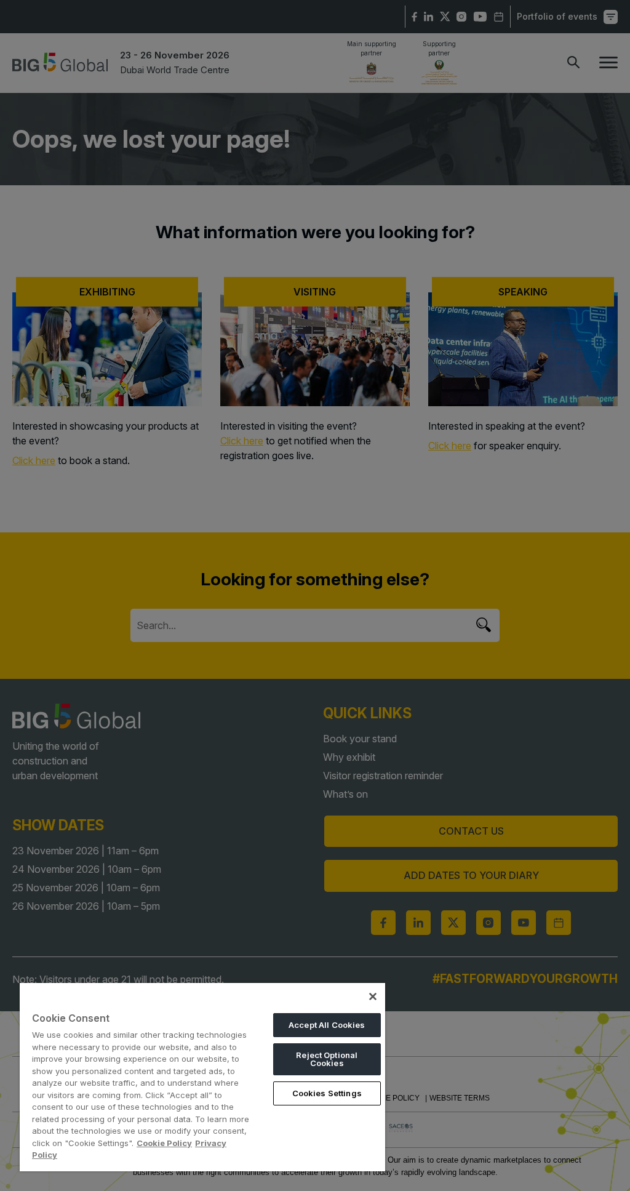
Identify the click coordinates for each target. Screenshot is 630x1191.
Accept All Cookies (327, 1025)
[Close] (373, 996)
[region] (202, 1077)
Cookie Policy (164, 1143)
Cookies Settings (327, 1093)
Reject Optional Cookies (326, 1059)
